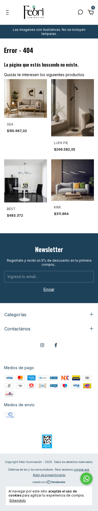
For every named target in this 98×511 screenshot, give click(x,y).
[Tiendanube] (49, 482)
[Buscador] (80, 13)
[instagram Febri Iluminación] (42, 345)
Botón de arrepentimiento (49, 475)
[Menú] (8, 13)
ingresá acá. (82, 469)
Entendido (18, 500)
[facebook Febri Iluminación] (56, 345)
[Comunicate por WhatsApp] (86, 479)
